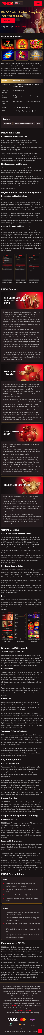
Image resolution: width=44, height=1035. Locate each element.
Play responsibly (20, 27)
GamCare (12, 1005)
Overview (7, 123)
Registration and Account (24, 123)
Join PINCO (8, 21)
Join (38, 3)
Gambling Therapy (24, 1010)
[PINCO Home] (7, 3)
